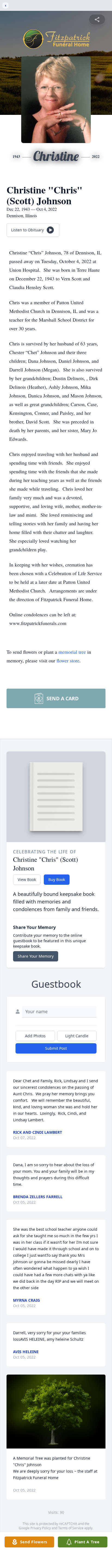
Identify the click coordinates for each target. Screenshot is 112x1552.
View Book (27, 879)
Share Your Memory (36, 956)
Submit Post (56, 1048)
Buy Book (56, 879)
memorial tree (72, 652)
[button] (56, 1412)
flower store (68, 660)
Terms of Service (70, 1528)
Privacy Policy (40, 1528)
